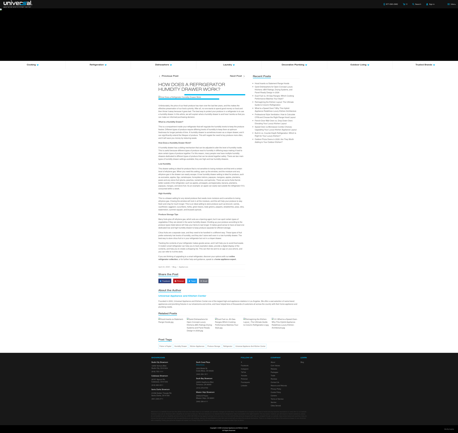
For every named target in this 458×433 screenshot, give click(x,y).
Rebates (274, 369)
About (273, 362)
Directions (200, 365)
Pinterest (244, 379)
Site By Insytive (449, 429)
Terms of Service (277, 399)
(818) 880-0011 (157, 385)
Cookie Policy (276, 392)
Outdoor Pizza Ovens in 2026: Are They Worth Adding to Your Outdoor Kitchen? (274, 140)
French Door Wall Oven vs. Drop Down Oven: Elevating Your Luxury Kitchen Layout (274, 122)
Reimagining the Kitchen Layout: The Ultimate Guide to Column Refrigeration (274, 103)
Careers (274, 395)
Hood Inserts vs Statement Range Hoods (272, 83)
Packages (274, 372)
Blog (174, 267)
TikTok (243, 372)
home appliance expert (225, 259)
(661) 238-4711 (157, 399)
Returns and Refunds (279, 385)
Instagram (245, 369)
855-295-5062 (193, 416)
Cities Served (276, 405)
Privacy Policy (276, 389)
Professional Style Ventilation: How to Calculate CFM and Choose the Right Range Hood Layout (275, 116)
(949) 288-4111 (202, 401)
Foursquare (245, 382)
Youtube (244, 375)
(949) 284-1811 (202, 374)
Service (273, 402)
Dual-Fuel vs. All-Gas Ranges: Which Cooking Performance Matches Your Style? (274, 97)
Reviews (274, 379)
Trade (273, 375)
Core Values (275, 365)
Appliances (183, 267)
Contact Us (275, 382)
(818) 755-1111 (157, 371)
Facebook (244, 365)
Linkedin (244, 385)
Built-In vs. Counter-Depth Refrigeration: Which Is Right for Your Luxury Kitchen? (275, 134)
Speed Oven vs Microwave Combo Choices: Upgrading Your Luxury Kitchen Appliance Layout (276, 128)
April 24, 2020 (164, 267)
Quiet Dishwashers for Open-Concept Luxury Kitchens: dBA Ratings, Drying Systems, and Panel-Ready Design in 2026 (274, 89)
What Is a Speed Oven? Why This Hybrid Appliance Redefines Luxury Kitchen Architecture (275, 109)
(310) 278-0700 (202, 388)
